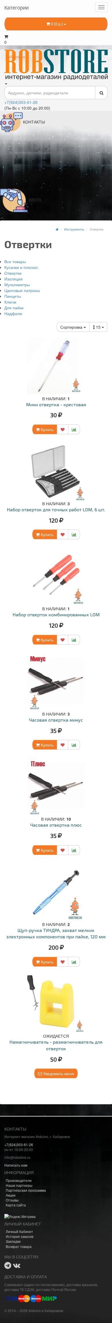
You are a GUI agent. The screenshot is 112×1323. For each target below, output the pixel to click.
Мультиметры (17, 284)
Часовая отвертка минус (56, 720)
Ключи (10, 302)
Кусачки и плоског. (21, 267)
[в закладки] (62, 429)
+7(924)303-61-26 (21, 102)
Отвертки (13, 273)
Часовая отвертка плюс (56, 825)
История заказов (19, 1236)
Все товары (15, 261)
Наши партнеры (19, 1185)
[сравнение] (74, 429)
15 (99, 327)
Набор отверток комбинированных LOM (56, 614)
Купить (46, 429)
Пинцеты (12, 296)
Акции (11, 1195)
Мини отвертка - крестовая (56, 404)
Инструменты (74, 229)
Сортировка (72, 327)
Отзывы (12, 1199)
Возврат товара (19, 1246)
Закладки (13, 1241)
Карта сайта (16, 1204)
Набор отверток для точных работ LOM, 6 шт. (56, 509)
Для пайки (14, 307)
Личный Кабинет (19, 1231)
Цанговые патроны (22, 290)
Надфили (13, 313)
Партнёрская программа (26, 1190)
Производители (19, 1180)
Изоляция (13, 279)
